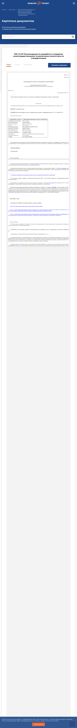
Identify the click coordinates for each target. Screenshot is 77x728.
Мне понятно (38, 724)
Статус (17, 65)
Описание (28, 65)
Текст (8, 65)
